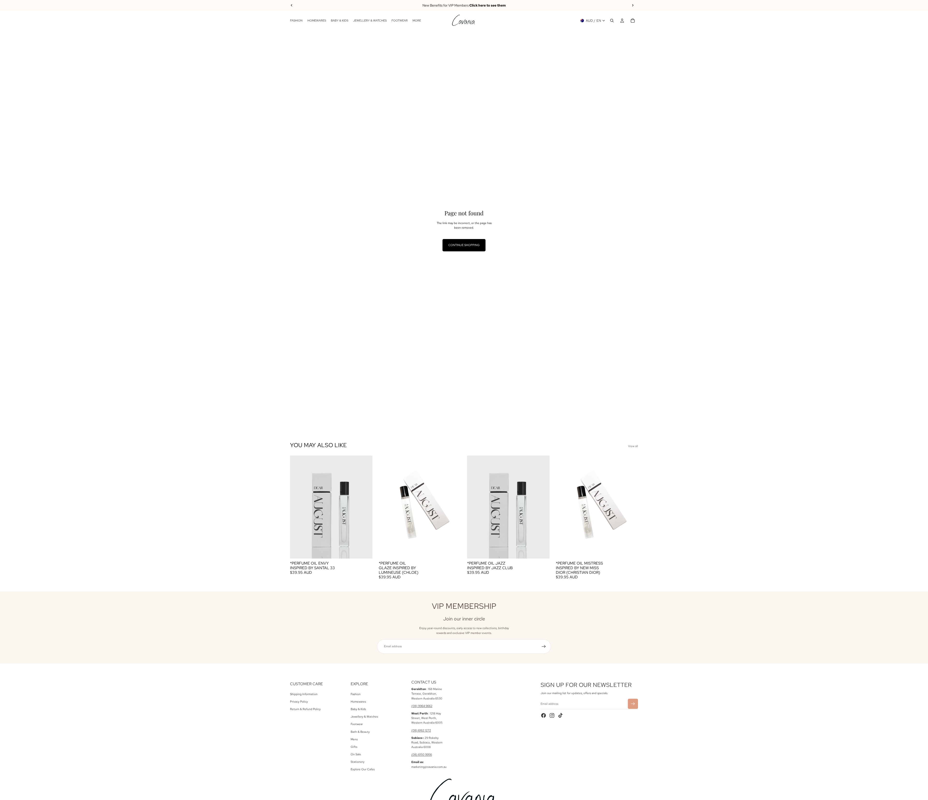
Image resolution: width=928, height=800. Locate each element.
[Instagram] (552, 715)
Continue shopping (464, 245)
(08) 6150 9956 (421, 754)
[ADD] (365, 551)
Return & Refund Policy (305, 709)
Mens (354, 739)
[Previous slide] (291, 5)
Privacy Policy (299, 701)
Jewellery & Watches (364, 717)
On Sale (356, 754)
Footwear (357, 724)
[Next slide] (632, 5)
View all (633, 446)
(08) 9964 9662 (421, 706)
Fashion (356, 694)
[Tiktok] (560, 715)
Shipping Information (304, 694)
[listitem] (416, 20)
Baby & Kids (358, 709)
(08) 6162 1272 (421, 730)
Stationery (357, 762)
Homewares (358, 701)
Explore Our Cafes (363, 769)
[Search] (612, 20)
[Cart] (632, 20)
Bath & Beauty (360, 732)
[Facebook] (543, 715)
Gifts (354, 747)
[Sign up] (544, 646)
